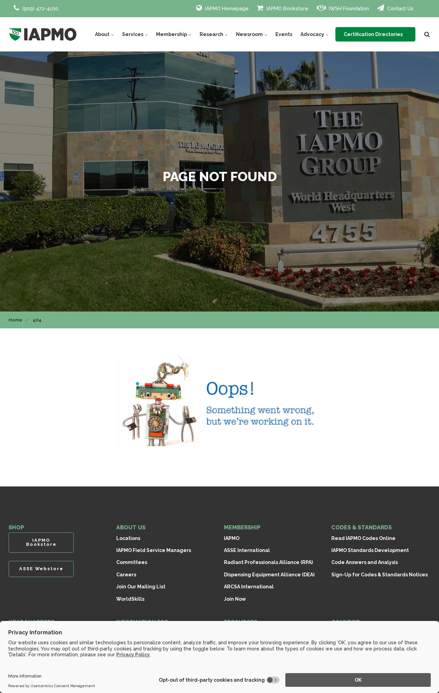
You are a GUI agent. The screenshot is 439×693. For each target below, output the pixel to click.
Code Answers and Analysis (364, 562)
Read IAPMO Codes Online (363, 538)
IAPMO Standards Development (370, 550)
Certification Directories (374, 34)
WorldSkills (130, 599)
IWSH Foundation (348, 8)
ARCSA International (249, 586)
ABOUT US (130, 527)
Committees (131, 562)
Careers (126, 574)
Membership (172, 34)
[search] (427, 34)
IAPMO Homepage (226, 8)
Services (133, 34)
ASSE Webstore (41, 568)
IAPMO (231, 538)
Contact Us (399, 8)
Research (212, 34)
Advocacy (312, 34)
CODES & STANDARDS (361, 527)
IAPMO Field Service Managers (153, 550)
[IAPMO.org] (43, 34)
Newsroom (250, 34)
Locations (128, 538)
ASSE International (247, 550)
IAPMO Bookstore (286, 8)
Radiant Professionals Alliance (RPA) (268, 562)
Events (283, 34)
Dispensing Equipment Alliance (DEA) (269, 574)
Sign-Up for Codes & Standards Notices (379, 574)
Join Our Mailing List (140, 586)
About (102, 34)
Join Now (235, 599)
